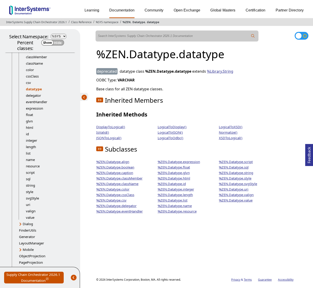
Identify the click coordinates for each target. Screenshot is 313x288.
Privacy (235, 280)
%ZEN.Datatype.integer (176, 189)
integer (31, 140)
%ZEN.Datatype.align (112, 161)
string (30, 185)
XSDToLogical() (230, 138)
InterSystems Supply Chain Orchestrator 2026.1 (36, 22)
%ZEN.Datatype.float (174, 167)
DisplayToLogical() (110, 127)
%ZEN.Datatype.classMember (119, 178)
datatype (153, 22)
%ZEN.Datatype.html (174, 178)
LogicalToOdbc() (170, 138)
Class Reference (81, 22)
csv (28, 82)
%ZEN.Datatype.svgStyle (238, 183)
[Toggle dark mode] (301, 36)
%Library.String (220, 71)
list (28, 153)
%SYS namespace (107, 22)
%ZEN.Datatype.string (236, 172)
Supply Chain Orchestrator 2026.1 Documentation (35, 277)
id (27, 134)
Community (154, 10)
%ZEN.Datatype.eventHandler (119, 211)
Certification (256, 10)
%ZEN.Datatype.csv (111, 200)
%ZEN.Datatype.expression (179, 161)
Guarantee (265, 280)
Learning (92, 10)
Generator (27, 236)
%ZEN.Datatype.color (112, 189)
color (30, 69)
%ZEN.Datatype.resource (177, 211)
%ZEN (127, 22)
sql (28, 179)
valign (31, 211)
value (30, 217)
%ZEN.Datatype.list (172, 200)
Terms (248, 280)
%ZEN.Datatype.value (236, 200)
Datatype (138, 22)
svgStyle (32, 198)
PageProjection (31, 262)
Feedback (309, 153)
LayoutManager (31, 243)
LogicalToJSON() (170, 132)
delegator (33, 95)
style (29, 191)
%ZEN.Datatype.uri (233, 189)
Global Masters (222, 10)
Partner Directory (290, 10)
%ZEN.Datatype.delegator (116, 205)
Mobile (28, 249)
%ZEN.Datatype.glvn (174, 172)
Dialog (28, 224)
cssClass (32, 76)
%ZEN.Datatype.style (235, 178)
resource (33, 166)
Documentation (122, 10)
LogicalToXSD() (230, 127)
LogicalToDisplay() (172, 127)
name (30, 159)
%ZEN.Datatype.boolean (115, 167)
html (29, 127)
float (29, 114)
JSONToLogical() (108, 138)
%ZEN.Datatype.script (236, 161)
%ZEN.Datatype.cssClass (115, 194)
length (31, 146)
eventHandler (36, 102)
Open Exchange (187, 10)
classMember (36, 57)
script (30, 172)
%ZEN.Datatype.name (175, 205)
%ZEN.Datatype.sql (234, 167)
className (34, 63)
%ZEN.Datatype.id (172, 183)
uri (28, 204)
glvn (29, 121)
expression (34, 108)
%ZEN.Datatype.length (175, 194)
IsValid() (102, 132)
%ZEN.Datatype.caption (114, 172)
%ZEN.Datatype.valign (236, 194)
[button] (99, 100)
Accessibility (286, 280)
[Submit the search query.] (252, 36)
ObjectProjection (32, 256)
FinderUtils (27, 230)
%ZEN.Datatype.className (117, 183)
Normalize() (228, 132)
